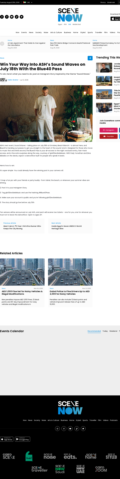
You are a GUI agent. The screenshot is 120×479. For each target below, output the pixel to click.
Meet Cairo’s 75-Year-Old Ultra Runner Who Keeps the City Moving (22, 227)
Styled (82, 32)
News (31, 32)
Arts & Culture (56, 32)
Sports (90, 32)
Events (24, 32)
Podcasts (114, 420)
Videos (112, 32)
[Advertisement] (42, 242)
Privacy (103, 2)
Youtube (110, 136)
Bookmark (111, 2)
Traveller (98, 32)
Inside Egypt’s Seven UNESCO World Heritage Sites (67, 227)
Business (67, 32)
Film (106, 32)
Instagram (110, 130)
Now (17, 32)
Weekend (113, 331)
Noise (46, 32)
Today (105, 331)
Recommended (94, 331)
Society (39, 32)
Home (75, 32)
